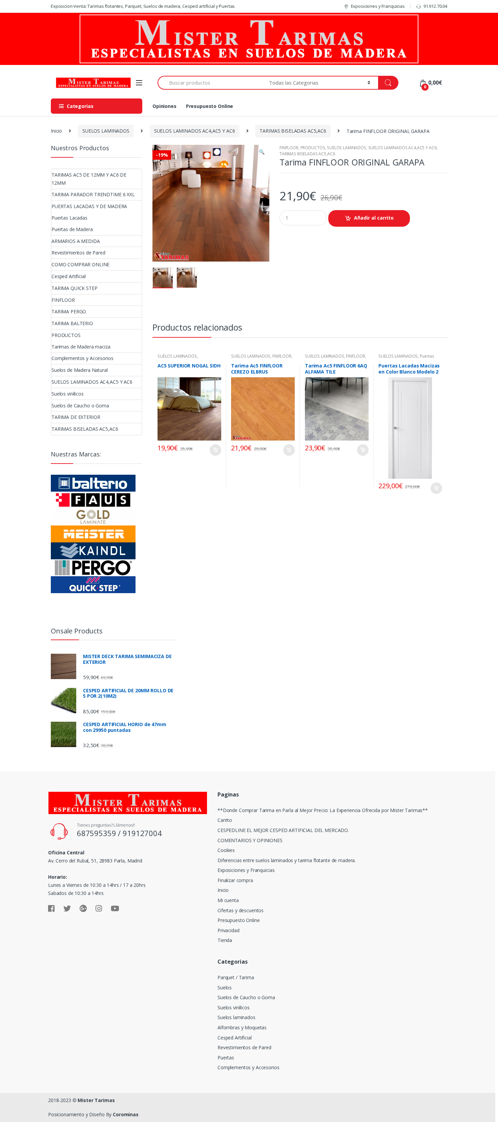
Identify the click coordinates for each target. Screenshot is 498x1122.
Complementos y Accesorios (82, 358)
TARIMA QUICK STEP (74, 288)
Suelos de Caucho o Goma (80, 405)
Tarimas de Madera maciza (80, 346)
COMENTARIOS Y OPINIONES (250, 840)
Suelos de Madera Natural (79, 370)
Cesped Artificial (68, 276)
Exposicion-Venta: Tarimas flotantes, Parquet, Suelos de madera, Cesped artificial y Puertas (143, 6)
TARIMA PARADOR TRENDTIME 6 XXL (93, 194)
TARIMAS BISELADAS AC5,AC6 (293, 131)
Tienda (224, 940)
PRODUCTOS (312, 148)
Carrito (224, 820)
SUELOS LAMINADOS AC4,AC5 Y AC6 (194, 131)
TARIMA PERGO (68, 311)
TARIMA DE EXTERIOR (75, 417)
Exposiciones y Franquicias (378, 6)
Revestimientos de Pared (78, 252)
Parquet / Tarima (235, 977)
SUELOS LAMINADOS (105, 131)
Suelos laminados (236, 1017)
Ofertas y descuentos (240, 910)
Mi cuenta (228, 900)
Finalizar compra (235, 880)
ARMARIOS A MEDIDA (75, 241)
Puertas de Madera (72, 229)
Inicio (56, 131)
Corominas (126, 1114)
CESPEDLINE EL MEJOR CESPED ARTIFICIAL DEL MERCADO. (283, 830)
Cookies (226, 850)
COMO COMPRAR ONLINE (80, 264)
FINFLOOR (288, 148)
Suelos (224, 987)
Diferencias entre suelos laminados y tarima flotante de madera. (286, 860)
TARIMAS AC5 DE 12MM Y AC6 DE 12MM (88, 179)
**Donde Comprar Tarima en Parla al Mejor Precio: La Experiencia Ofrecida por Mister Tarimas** (322, 810)
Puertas (225, 1057)
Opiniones (164, 106)
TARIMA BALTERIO (72, 323)
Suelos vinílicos (67, 393)
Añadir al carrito (374, 218)
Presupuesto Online (209, 106)
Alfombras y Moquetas (242, 1027)
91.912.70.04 (435, 6)
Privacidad (228, 930)
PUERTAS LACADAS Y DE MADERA (89, 206)
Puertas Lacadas (69, 218)
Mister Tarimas (96, 1100)
